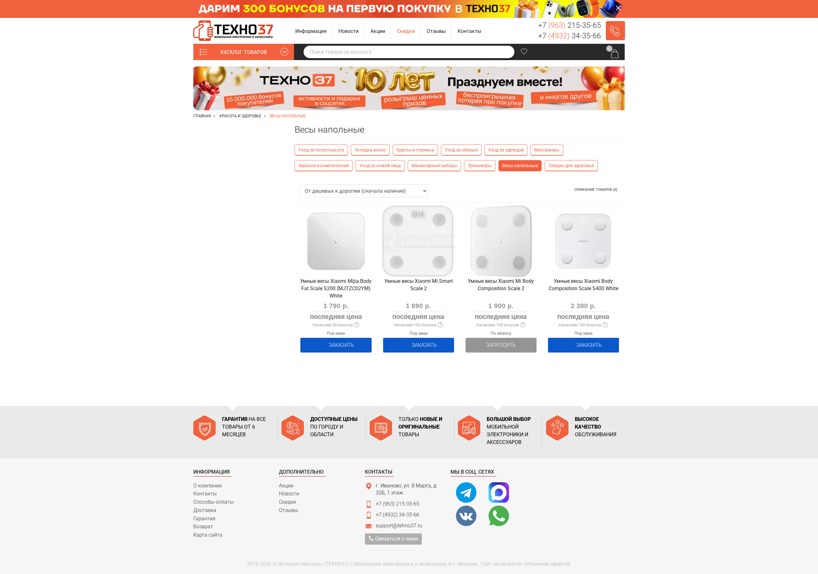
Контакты (205, 494)
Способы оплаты (213, 502)
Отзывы (288, 510)
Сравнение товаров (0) (596, 190)
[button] (311, 31)
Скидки (287, 502)
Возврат (203, 527)
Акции (286, 486)
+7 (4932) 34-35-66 (397, 515)
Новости (289, 494)
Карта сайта (207, 535)
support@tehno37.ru (399, 526)
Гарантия (204, 519)
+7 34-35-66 (569, 36)
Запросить (501, 345)
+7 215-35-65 (569, 25)
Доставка (204, 510)
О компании (207, 486)
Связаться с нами (396, 539)
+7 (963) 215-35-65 (397, 504)
